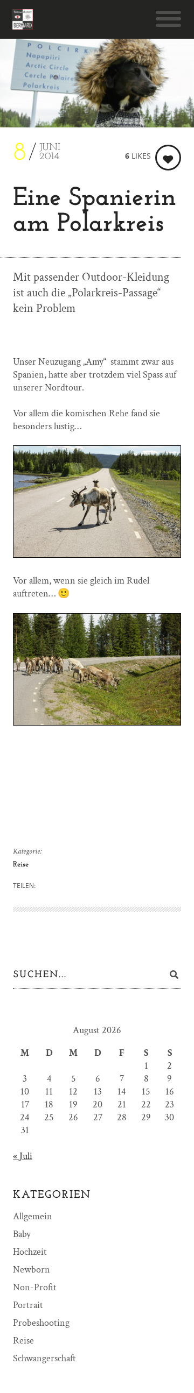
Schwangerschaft (44, 1358)
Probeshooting (41, 1323)
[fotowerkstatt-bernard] (22, 19)
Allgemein (32, 1216)
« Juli (22, 1156)
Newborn (31, 1269)
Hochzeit (30, 1252)
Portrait (28, 1305)
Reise (21, 865)
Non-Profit (35, 1287)
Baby (22, 1234)
